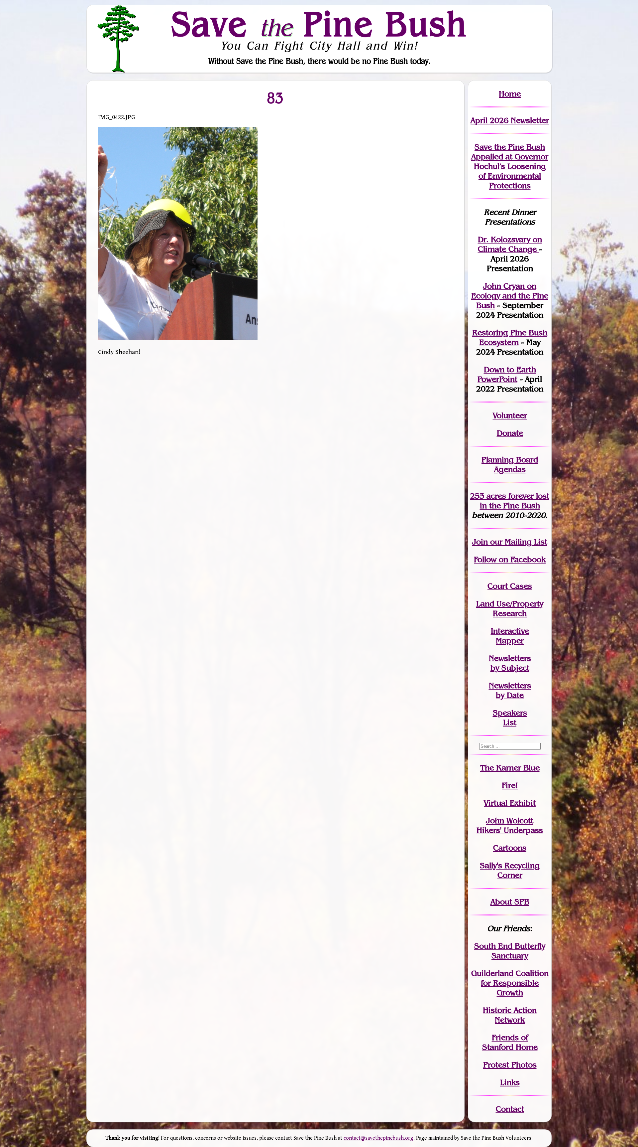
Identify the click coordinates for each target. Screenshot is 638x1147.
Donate (510, 433)
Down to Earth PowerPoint (507, 374)
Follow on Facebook (510, 559)
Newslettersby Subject (510, 663)
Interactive (510, 631)
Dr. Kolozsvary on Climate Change (510, 244)
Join (480, 542)
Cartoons (509, 848)
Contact (510, 1109)
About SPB (509, 901)
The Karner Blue (510, 767)
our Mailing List (517, 542)
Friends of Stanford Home (510, 1042)
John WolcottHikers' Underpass (510, 825)
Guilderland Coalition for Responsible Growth (510, 982)
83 (275, 97)
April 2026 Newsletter (510, 120)
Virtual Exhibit (510, 803)
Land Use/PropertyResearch (509, 608)
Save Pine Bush (319, 23)
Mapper (510, 640)
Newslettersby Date (510, 690)
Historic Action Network (510, 1015)
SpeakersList (510, 717)
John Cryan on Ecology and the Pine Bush (509, 295)
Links (510, 1082)
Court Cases (509, 586)
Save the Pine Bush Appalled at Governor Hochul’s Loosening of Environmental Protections (509, 166)
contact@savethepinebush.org (378, 1138)
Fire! (510, 785)
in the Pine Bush (515, 500)
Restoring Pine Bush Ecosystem (509, 337)
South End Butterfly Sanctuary (509, 950)
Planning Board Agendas (509, 464)
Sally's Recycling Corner (510, 870)
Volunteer (510, 415)
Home (510, 93)
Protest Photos (510, 1064)
